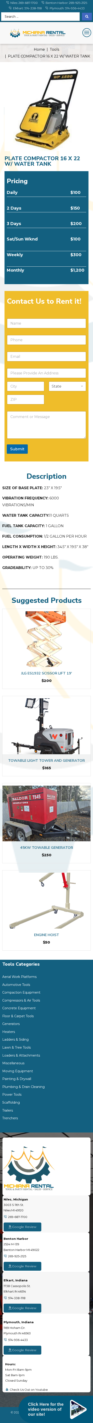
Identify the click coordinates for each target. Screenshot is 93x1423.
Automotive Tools (16, 985)
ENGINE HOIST (46, 934)
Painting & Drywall (16, 1079)
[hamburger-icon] (86, 33)
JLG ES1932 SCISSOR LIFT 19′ (46, 673)
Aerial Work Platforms (19, 977)
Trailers (7, 1110)
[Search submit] (87, 16)
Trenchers (10, 1118)
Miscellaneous (13, 1063)
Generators (11, 1024)
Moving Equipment (17, 1071)
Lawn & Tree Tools (16, 1047)
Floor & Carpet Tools (18, 1016)
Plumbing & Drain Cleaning (23, 1087)
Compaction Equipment (21, 992)
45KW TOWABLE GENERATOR (46, 847)
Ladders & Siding (15, 1039)
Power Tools (11, 1094)
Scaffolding (11, 1102)
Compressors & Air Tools (21, 1000)
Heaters (8, 1032)
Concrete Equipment (19, 1008)
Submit (17, 449)
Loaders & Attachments (21, 1055)
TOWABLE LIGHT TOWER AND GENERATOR (46, 760)
